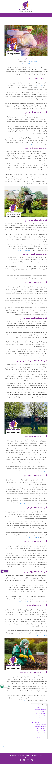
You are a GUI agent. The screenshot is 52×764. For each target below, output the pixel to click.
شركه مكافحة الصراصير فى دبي (39, 720)
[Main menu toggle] (26, 15)
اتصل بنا (26, 757)
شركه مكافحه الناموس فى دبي (40, 717)
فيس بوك (25, 700)
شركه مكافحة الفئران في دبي (40, 715)
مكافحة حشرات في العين (23, 601)
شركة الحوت (44, 67)
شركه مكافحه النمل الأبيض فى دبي (39, 722)
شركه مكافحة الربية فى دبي (40, 732)
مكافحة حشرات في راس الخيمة (33, 144)
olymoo (12, 755)
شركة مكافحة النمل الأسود (40, 730)
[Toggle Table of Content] (44, 705)
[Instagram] (24, 760)
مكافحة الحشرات (39, 85)
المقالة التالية (5, 746)
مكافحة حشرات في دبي (41, 707)
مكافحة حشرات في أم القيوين (40, 635)
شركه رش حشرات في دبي (41, 713)
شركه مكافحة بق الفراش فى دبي (39, 737)
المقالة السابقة (46, 746)
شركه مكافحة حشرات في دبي (40, 709)
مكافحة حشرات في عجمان (41, 357)
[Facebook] (32, 760)
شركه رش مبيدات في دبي (41, 711)
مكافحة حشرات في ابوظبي (25, 503)
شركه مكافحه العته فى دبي (40, 724)
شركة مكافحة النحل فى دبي (40, 728)
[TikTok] (20, 760)
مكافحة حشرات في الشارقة (24, 250)
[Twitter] (28, 760)
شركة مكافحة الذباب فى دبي (40, 726)
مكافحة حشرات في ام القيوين (33, 537)
